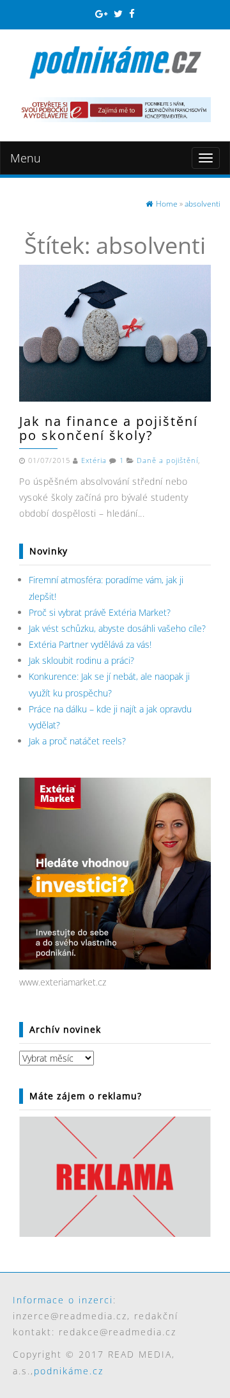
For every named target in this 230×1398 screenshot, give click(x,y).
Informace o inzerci (63, 1300)
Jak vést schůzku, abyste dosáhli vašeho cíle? (117, 628)
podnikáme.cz (68, 1371)
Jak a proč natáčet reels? (77, 741)
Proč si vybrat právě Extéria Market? (100, 612)
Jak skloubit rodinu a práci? (81, 660)
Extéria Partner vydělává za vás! (90, 644)
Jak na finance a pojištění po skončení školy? (108, 428)
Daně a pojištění (167, 460)
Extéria (94, 460)
